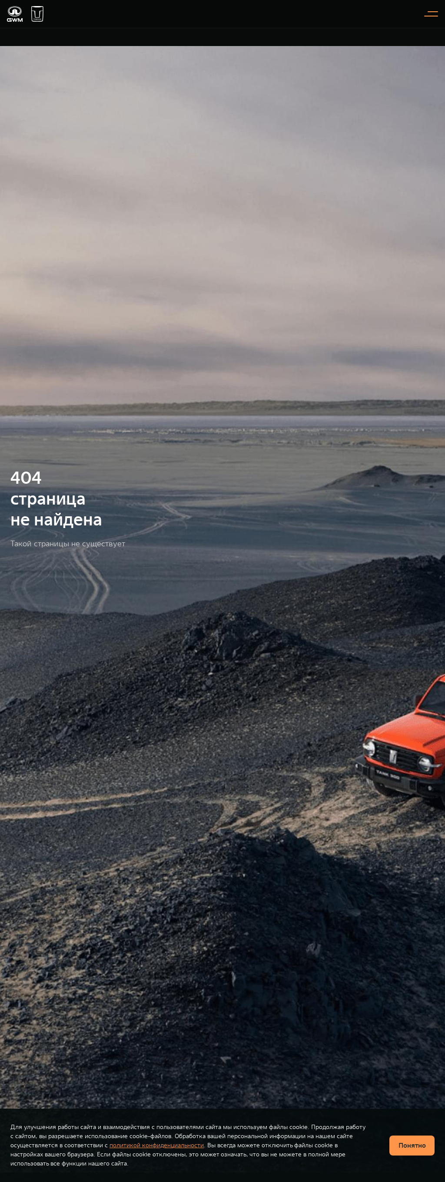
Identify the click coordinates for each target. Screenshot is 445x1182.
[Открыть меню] (431, 14)
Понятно (412, 1145)
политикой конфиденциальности (157, 1145)
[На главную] (15, 14)
